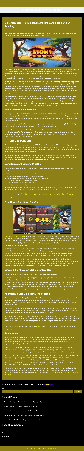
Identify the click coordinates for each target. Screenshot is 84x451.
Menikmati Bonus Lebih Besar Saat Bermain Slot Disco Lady (24, 415)
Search (4, 388)
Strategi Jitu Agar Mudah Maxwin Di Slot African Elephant (23, 411)
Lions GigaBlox (25, 82)
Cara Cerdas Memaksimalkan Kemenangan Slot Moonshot (23, 402)
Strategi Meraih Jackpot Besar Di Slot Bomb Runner (21, 406)
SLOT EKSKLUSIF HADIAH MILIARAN (45, 448)
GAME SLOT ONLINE (10, 20)
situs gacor (5, 436)
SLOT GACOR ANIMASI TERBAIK (15, 236)
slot (3, 432)
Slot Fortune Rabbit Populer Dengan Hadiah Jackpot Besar (23, 420)
